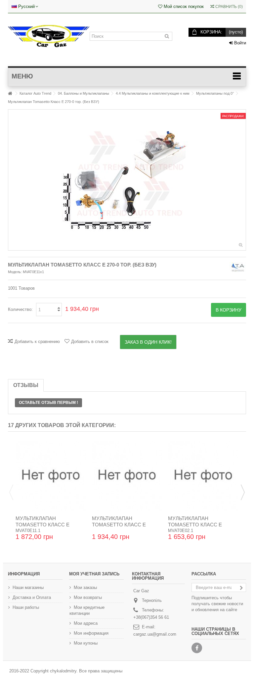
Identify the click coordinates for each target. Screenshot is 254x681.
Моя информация (91, 633)
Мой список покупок (183, 6)
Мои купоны (86, 643)
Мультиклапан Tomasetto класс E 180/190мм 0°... (195, 524)
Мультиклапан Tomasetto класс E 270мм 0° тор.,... (42, 524)
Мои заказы (85, 587)
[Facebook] (196, 648)
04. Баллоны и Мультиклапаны (83, 93)
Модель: (15, 272)
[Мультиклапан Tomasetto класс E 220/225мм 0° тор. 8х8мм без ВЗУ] (127, 475)
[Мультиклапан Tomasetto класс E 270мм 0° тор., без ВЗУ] (51, 475)
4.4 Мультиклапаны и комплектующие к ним (153, 93)
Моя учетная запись (94, 573)
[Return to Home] (10, 93)
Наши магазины (28, 587)
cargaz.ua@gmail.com (154, 634)
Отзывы (25, 385)
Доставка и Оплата (32, 597)
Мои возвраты (88, 597)
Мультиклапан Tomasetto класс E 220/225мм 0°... (119, 524)
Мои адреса (86, 623)
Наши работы (26, 607)
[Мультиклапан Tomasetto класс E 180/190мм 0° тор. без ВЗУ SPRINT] (203, 475)
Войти (239, 42)
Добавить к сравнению (37, 341)
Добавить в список (89, 341)
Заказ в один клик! (148, 342)
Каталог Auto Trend (35, 93)
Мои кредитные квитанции (87, 610)
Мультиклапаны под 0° (215, 93)
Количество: (20, 309)
